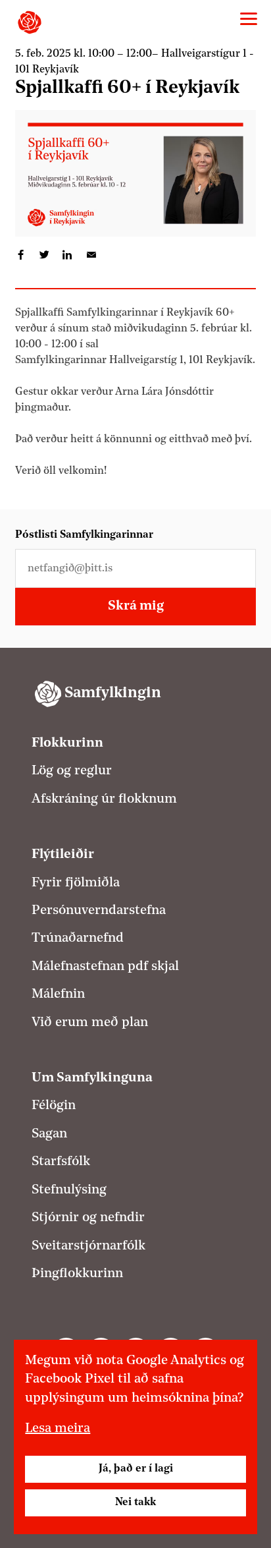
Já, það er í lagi (136, 1469)
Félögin (54, 1105)
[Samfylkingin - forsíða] (29, 22)
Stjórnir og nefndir (88, 1217)
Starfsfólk (61, 1161)
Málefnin (58, 994)
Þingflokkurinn (77, 1273)
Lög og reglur (72, 771)
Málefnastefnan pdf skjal (105, 966)
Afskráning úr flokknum (104, 799)
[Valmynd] (248, 19)
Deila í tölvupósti (91, 255)
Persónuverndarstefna (99, 910)
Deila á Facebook (21, 255)
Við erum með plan (90, 1022)
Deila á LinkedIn (68, 255)
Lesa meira (57, 1428)
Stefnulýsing (69, 1190)
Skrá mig (136, 606)
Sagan (49, 1134)
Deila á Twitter (44, 255)
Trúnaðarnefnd (78, 938)
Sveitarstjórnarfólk (88, 1246)
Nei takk (135, 1502)
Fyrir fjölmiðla (76, 883)
